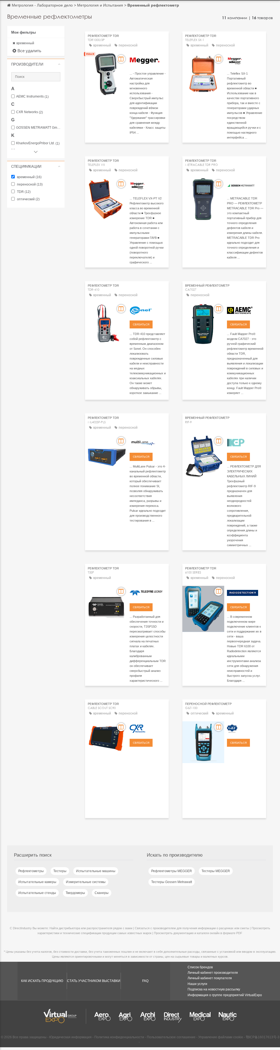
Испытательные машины (95, 871)
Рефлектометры (31, 871)
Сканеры (102, 893)
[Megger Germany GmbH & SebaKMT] (245, 60)
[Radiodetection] (245, 592)
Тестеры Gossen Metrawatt (171, 882)
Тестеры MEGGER (216, 871)
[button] (35, 64)
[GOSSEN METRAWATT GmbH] (245, 185)
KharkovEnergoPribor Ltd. (38, 143)
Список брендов (200, 967)
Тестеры (59, 871)
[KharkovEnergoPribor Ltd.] (245, 442)
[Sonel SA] (148, 309)
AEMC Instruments (32, 97)
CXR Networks (29, 112)
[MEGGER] (148, 60)
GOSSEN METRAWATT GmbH (38, 128)
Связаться (141, 324)
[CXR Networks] (148, 728)
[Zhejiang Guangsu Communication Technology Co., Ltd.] (245, 728)
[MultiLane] (148, 442)
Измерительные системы (86, 882)
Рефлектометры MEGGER (171, 871)
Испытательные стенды (37, 893)
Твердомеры (75, 893)
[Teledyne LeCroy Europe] (148, 592)
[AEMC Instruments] (245, 309)
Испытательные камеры (37, 882)
